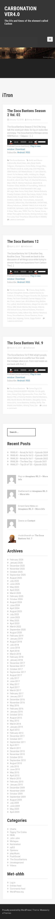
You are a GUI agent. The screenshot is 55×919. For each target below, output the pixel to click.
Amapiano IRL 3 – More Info (31, 509)
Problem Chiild (20, 194)
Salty (20, 313)
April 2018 (14, 651)
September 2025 (18, 575)
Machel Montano (39, 180)
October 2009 (16, 794)
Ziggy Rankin (35, 318)
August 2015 (16, 718)
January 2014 (16, 727)
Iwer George (17, 177)
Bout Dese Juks (23, 163)
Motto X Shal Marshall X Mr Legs (27, 188)
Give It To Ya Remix (15, 174)
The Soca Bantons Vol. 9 (25, 343)
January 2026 (16, 563)
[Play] (11, 141)
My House (32, 307)
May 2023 (14, 620)
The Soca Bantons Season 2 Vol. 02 (26, 113)
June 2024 (15, 605)
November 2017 (17, 666)
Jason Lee (19, 301)
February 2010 (16, 781)
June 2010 (15, 769)
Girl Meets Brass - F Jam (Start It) (32, 172)
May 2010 (14, 772)
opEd (12, 847)
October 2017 (16, 669)
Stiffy (39, 402)
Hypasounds (27, 394)
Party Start (28, 191)
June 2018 (15, 648)
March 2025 (15, 593)
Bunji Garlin (40, 290)
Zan (36, 405)
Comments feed (17, 889)
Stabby (33, 402)
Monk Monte (22, 307)
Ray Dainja (31, 194)
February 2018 (16, 657)
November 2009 (17, 791)
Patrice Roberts (40, 191)
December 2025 (17, 566)
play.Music (15, 853)
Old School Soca (14, 310)
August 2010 (16, 763)
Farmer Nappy (34, 298)
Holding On (34, 174)
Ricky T (39, 194)
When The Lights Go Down (18, 214)
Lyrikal (13, 304)
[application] (27, 142)
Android (21, 152)
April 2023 (14, 623)
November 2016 (17, 702)
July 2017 (14, 678)
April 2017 (14, 687)
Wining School (37, 214)
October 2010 (16, 757)
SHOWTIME (42, 203)
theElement (27, 246)
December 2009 (17, 788)
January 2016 (16, 712)
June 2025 (15, 584)
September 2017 (18, 672)
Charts (13, 829)
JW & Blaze (30, 301)
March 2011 (15, 748)
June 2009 (15, 806)
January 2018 (16, 660)
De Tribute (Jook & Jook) (18, 169)
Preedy (10, 194)
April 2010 (14, 775)
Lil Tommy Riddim (24, 397)
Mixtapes (14, 841)
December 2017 (17, 663)
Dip (30, 169)
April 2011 (14, 745)
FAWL (12, 835)
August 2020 (16, 632)
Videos (13, 865)
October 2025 (16, 572)
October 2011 (16, 739)
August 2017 (16, 675)
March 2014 (15, 724)
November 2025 (17, 569)
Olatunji (41, 307)
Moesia (43, 910)
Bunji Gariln (36, 163)
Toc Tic (31, 211)
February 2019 (16, 636)
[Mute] (35, 141)
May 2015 (14, 721)
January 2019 (16, 639)
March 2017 (15, 690)
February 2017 (16, 693)
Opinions (14, 850)
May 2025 (14, 587)
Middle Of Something (29, 186)
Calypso (10, 166)
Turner (37, 211)
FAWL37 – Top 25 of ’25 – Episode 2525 (28, 464)
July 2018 (14, 645)
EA (39, 296)
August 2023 (16, 611)
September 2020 (18, 629)
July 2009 (14, 803)
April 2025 (14, 590)
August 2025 (16, 578)
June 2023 (15, 617)
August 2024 (16, 602)
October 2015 (16, 715)
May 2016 (14, 705)
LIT (30, 180)
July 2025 (14, 581)
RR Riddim (27, 400)
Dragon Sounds (30, 296)
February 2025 (16, 596)
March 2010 (15, 778)
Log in (12, 883)
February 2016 (16, 708)
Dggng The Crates (18, 832)
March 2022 (15, 626)
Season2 (11, 203)
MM (14, 307)
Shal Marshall (30, 203)
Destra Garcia (35, 293)
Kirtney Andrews (33, 120)
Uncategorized (17, 862)
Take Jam (18, 211)
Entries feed (15, 886)
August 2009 (16, 800)
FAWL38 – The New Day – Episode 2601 (28, 461)
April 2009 (14, 812)
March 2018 (15, 654)
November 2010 (17, 754)
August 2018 (16, 642)
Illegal (41, 174)
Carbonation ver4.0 (20, 11)
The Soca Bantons (17, 160)
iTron (9, 177)
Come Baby (30, 166)
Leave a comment (17, 219)
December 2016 (17, 699)
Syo (14, 318)
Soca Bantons (18, 315)
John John (15, 838)
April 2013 (14, 730)
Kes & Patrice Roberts (37, 177)
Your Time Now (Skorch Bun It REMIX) (31, 217)
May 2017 (14, 684)
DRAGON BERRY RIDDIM (24, 391)
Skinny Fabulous (14, 205)
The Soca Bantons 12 (23, 241)
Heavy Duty (16, 394)
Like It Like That (21, 180)
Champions (20, 166)
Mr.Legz (10, 191)
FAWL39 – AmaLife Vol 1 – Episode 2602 (29, 458)
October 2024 (16, 599)
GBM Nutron (12, 172)
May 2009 (14, 809)
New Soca (19, 191)
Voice (43, 211)
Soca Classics (31, 315)
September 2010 (18, 760)
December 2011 (17, 736)
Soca (9, 315)
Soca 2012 (11, 402)
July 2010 (14, 766)
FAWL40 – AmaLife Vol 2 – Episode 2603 (29, 455)
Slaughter (36, 400)
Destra (25, 293)
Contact (31, 521)
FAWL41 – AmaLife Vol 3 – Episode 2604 (29, 452)
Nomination (15, 844)
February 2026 (16, 560)
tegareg (20, 318)
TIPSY (25, 211)
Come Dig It (34, 388)
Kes (25, 177)
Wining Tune (28, 405)
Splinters (20, 208)
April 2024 (14, 608)
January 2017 (16, 696)
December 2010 (17, 751)
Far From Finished (20, 298)
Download (20, 149)
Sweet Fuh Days (36, 208)
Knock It (10, 180)
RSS (28, 152)
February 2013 (16, 733)
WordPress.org (17, 892)
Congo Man (41, 166)
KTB (14, 397)
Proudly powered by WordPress (16, 910)
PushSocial (15, 856)
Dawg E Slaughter (14, 293)
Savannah (39, 200)
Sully (26, 208)
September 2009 (18, 797)
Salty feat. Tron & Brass (24, 200)
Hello (26, 174)
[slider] (42, 141)
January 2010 (16, 784)
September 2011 (18, 742)
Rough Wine (23, 197)
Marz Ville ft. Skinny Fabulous (19, 183)
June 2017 (15, 681)
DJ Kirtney (18, 296)
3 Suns (31, 290)
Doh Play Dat (38, 169)
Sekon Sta (20, 203)
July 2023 (14, 614)
